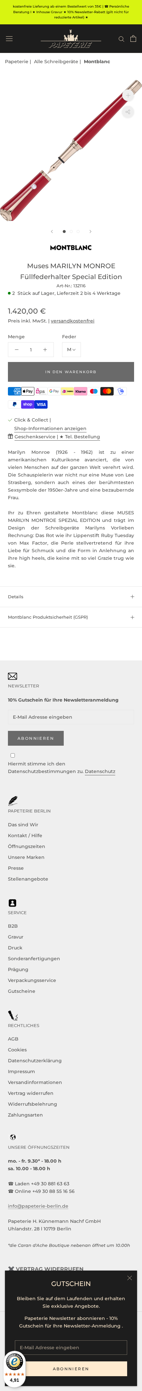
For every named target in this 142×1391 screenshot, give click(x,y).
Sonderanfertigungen (34, 959)
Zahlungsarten (25, 1115)
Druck (15, 948)
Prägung (18, 969)
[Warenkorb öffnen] (133, 38)
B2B (13, 926)
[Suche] (121, 38)
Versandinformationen (35, 1082)
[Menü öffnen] (9, 38)
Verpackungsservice (32, 980)
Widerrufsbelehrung (32, 1104)
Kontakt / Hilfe (25, 835)
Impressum (21, 1071)
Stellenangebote (28, 879)
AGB (13, 1039)
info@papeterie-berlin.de (38, 1206)
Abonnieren (71, 1368)
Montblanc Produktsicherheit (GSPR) (48, 617)
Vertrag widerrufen (30, 1093)
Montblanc (97, 61)
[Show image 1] (64, 231)
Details (15, 596)
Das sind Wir (23, 825)
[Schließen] (129, 1277)
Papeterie (17, 61)
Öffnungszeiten (26, 846)
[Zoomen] (128, 95)
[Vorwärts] (90, 231)
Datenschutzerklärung (35, 1061)
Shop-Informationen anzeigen (50, 428)
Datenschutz (100, 771)
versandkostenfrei (72, 321)
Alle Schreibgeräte (57, 61)
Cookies (17, 1050)
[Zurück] (52, 231)
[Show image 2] (71, 231)
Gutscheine (21, 991)
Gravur (15, 937)
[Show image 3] (78, 231)
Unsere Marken (26, 857)
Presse (16, 868)
